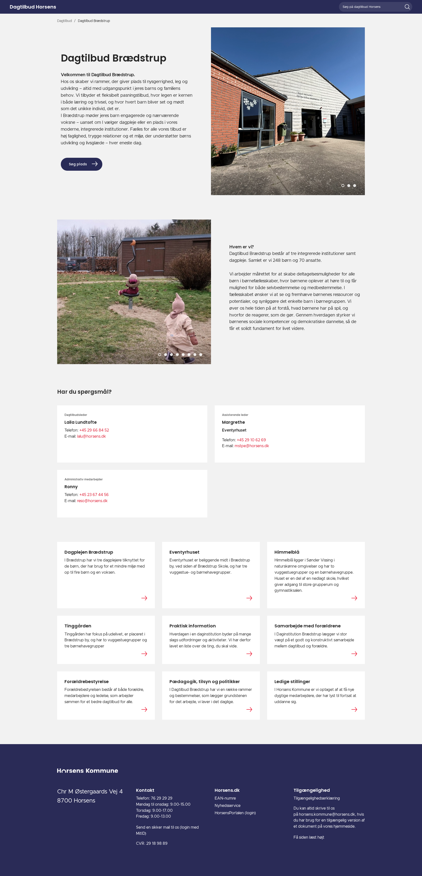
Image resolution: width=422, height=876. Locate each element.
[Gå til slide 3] (355, 186)
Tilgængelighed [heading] (312, 790)
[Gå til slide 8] (201, 355)
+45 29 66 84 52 (94, 430)
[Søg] (407, 7)
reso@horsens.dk (92, 501)
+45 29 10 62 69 (251, 440)
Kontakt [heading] (145, 790)
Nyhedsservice (228, 806)
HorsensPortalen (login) (235, 813)
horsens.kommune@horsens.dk (327, 814)
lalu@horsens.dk (91, 436)
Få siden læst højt (309, 837)
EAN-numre (225, 798)
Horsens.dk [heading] (227, 790)
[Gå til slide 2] (349, 186)
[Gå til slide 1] (343, 186)
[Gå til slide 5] (183, 355)
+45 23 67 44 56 (94, 495)
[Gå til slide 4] (177, 355)
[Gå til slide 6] (189, 355)
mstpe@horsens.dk (252, 446)
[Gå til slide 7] (195, 355)
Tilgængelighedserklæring (317, 798)
